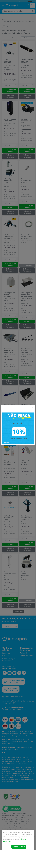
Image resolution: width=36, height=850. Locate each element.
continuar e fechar (19, 847)
